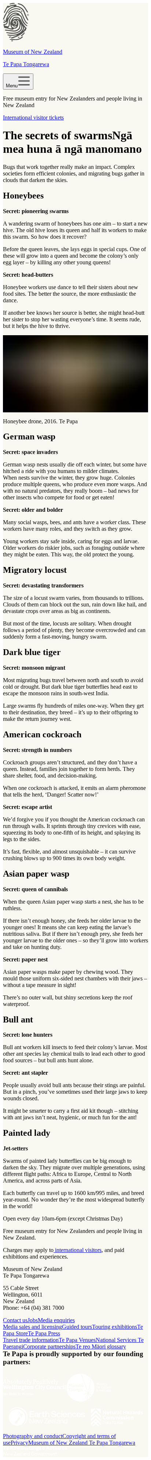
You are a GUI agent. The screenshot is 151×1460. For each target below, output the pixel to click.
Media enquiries (56, 1320)
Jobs (32, 1320)
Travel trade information (31, 1340)
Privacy (19, 1443)
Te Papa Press (44, 1333)
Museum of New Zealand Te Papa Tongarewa (81, 1443)
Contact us (15, 1320)
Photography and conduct (32, 1436)
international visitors (78, 1250)
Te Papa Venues (77, 1340)
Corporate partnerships (49, 1346)
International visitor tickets (33, 117)
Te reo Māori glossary (101, 1346)
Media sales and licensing (32, 1327)
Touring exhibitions (114, 1327)
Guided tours (77, 1327)
